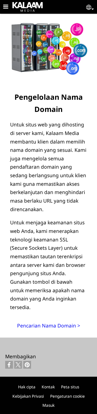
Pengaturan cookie (67, 396)
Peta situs (70, 387)
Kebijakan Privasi (28, 396)
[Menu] (8, 7)
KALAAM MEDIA (19, 6)
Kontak (48, 387)
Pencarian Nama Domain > (48, 325)
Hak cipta (26, 387)
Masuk (48, 405)
